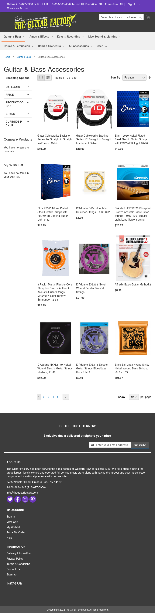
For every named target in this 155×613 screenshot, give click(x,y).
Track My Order (16, 532)
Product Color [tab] (14, 104)
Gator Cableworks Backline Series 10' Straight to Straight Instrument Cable (93, 139)
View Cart (12, 522)
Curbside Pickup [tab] (14, 123)
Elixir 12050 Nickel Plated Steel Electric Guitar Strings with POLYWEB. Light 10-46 (131, 139)
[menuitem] (13, 37)
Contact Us (13, 569)
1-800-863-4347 (16, 487)
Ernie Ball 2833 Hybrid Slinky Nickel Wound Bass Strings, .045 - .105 (132, 368)
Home (7, 56)
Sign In (132, 4)
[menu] (77, 41)
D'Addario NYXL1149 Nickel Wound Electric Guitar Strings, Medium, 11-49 (55, 368)
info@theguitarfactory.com (22, 492)
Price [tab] (10, 94)
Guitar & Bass (24, 56)
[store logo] (41, 21)
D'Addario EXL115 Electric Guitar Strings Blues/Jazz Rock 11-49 (92, 368)
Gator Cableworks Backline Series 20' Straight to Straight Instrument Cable (54, 139)
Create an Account (18, 8)
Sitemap (11, 574)
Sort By (115, 77)
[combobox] (121, 17)
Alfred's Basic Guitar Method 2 (133, 284)
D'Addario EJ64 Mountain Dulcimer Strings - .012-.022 (93, 210)
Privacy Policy (15, 558)
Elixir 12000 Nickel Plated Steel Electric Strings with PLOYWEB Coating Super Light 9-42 (52, 213)
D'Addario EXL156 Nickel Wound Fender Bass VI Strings (91, 288)
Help (9, 537)
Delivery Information (19, 553)
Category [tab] (13, 87)
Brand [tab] (10, 114)
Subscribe (140, 445)
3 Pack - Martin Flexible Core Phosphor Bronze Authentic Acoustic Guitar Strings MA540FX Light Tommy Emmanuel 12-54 (54, 291)
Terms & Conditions (18, 564)
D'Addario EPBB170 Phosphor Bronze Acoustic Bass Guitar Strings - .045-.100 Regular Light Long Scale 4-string (133, 213)
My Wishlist (13, 527)
